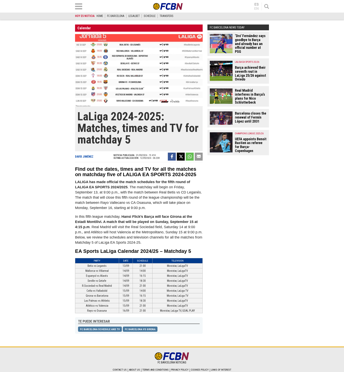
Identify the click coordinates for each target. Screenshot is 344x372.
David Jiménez (84, 156)
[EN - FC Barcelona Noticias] (168, 6)
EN (256, 8)
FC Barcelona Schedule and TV (100, 329)
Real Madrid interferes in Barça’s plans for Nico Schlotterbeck (250, 96)
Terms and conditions (155, 369)
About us (134, 369)
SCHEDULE (150, 16)
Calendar (84, 28)
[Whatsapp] (190, 157)
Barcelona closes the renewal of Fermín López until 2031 (250, 117)
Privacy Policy (180, 369)
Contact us (120, 369)
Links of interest (221, 369)
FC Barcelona (115, 16)
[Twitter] (181, 157)
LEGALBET (134, 16)
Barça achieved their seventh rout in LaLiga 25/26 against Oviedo (250, 73)
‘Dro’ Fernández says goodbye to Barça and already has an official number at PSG (250, 44)
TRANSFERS (166, 16)
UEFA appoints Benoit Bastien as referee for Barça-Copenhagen (250, 145)
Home (100, 16)
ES (256, 4)
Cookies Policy (200, 369)
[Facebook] (172, 157)
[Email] (199, 157)
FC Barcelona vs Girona (140, 329)
